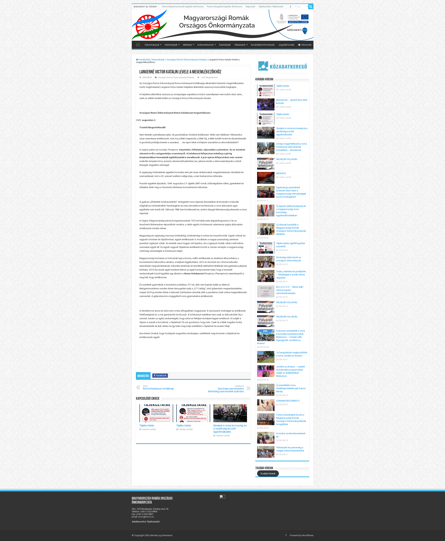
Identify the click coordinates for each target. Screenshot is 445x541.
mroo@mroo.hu (146, 516)
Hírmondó (306, 44)
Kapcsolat (250, 6)
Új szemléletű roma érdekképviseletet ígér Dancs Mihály (290, 388)
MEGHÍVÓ (281, 173)
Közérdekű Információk (263, 44)
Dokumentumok (205, 44)
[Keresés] (310, 6)
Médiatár (187, 44)
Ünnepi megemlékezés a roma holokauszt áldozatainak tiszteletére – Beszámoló (291, 146)
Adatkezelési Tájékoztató (271, 6)
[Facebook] (290, 7)
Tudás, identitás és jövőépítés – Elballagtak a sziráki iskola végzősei (291, 274)
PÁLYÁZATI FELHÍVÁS (286, 159)
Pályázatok (239, 44)
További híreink (268, 473)
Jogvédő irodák (286, 44)
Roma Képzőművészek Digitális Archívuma (183, 6)
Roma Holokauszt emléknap (158, 387)
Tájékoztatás (146, 425)
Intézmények (171, 44)
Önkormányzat (152, 44)
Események (225, 44)
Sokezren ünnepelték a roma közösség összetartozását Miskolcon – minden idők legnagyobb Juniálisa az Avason (281, 337)
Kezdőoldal (144, 59)
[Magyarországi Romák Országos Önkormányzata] (222, 25)
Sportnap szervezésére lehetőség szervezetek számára (226, 389)
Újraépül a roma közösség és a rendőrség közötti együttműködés (230, 428)
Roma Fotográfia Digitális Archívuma (224, 6)
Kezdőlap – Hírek (138, 44)
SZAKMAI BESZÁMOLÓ (288, 400)
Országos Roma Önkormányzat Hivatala (187, 59)
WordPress (307, 535)
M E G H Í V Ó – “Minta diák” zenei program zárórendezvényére (290, 290)
